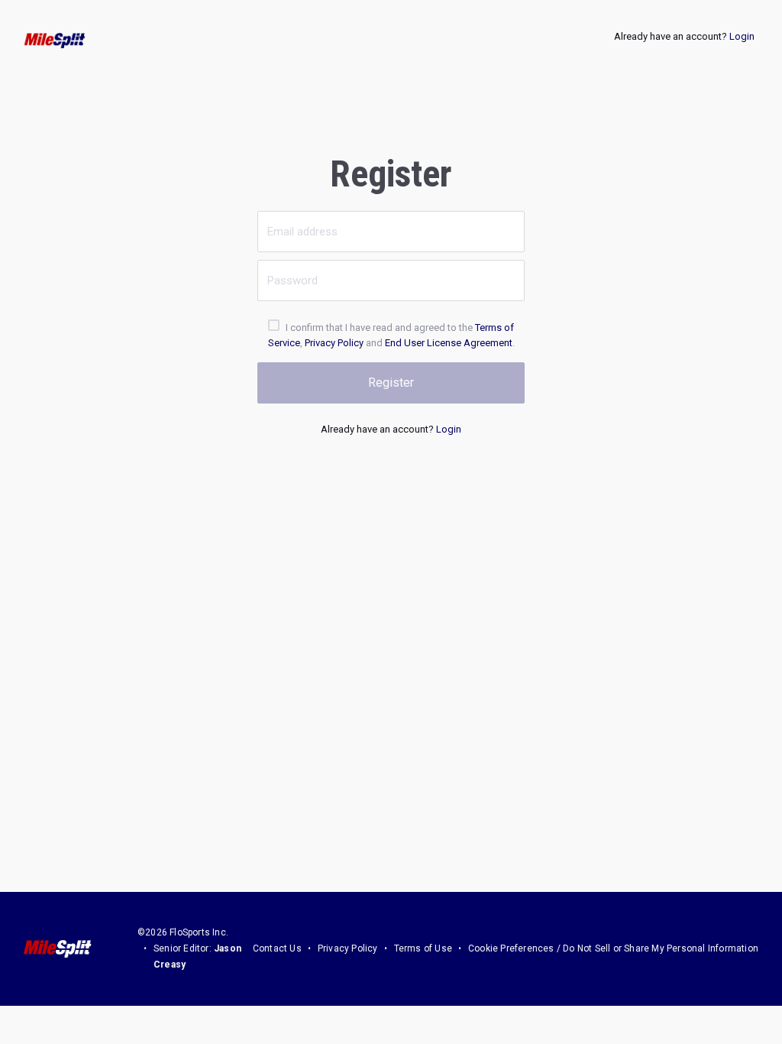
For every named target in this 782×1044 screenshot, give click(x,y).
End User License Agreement (448, 343)
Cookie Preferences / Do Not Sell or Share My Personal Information (613, 948)
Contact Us (277, 948)
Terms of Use (423, 948)
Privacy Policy (334, 343)
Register (391, 382)
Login (742, 36)
